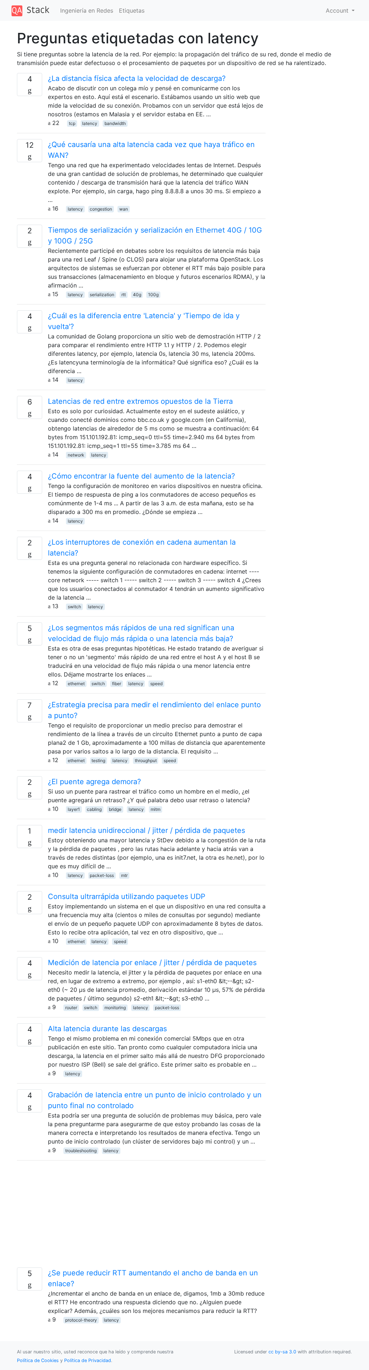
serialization (102, 294)
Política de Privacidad (87, 1360)
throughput (146, 760)
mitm (155, 809)
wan (123, 209)
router (71, 1007)
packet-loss (102, 875)
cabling (94, 809)
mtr (124, 875)
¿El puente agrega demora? (94, 781)
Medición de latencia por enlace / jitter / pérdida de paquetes (152, 962)
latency (89, 123)
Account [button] (338, 10)
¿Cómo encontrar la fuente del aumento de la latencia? (141, 476)
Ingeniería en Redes (86, 10)
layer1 (74, 809)
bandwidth (115, 123)
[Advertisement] (141, 1216)
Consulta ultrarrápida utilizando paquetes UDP (126, 896)
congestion (101, 209)
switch (74, 606)
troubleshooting (81, 1150)
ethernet (76, 683)
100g (153, 294)
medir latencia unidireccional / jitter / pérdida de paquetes (146, 830)
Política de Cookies (38, 1360)
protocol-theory (81, 1320)
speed (156, 683)
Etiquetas (132, 10)
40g (137, 294)
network (76, 455)
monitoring (115, 1007)
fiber (116, 683)
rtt (123, 294)
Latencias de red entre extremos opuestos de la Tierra (140, 401)
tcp (72, 123)
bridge (115, 809)
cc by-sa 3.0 (282, 1351)
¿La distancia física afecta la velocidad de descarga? (137, 78)
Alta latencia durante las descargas (107, 1028)
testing (98, 760)
